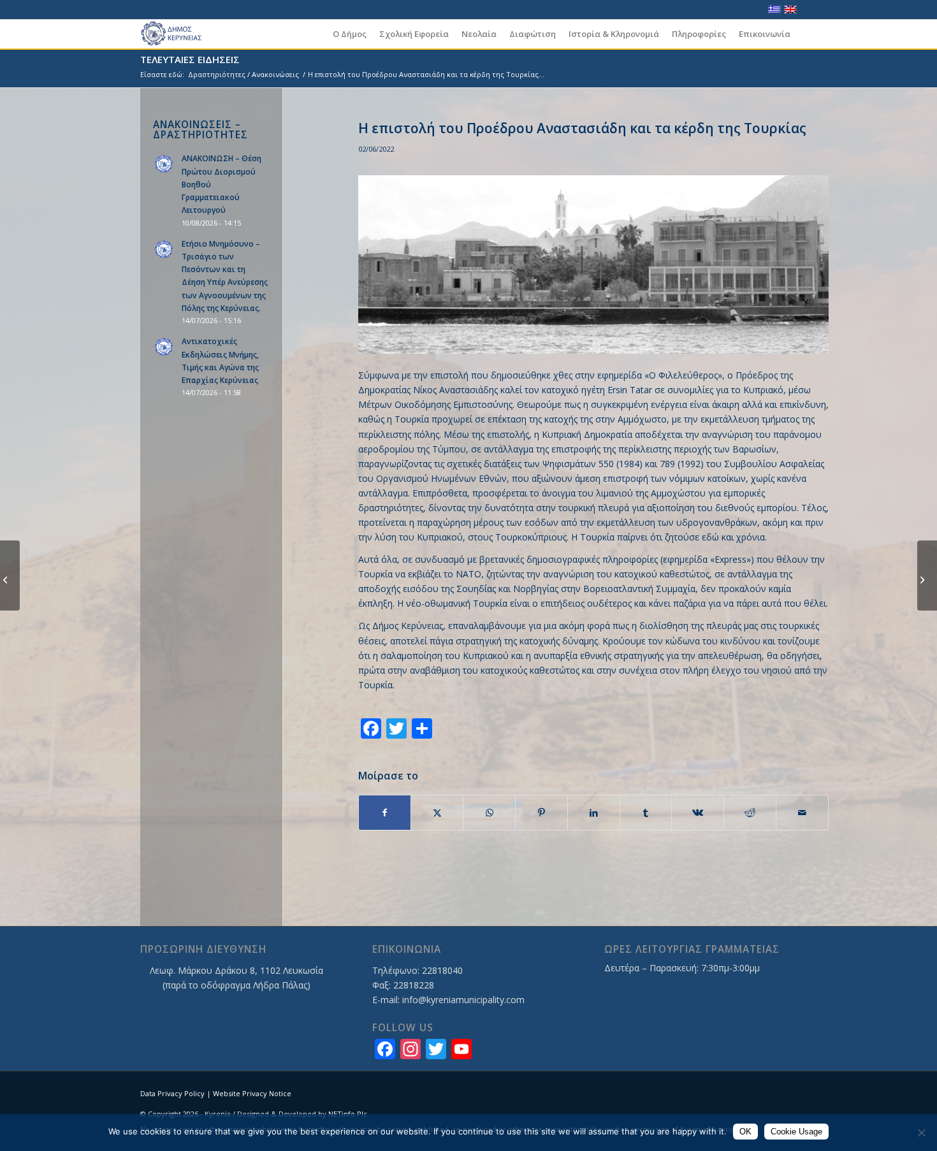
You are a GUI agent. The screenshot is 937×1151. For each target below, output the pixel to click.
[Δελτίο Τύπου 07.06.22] (927, 575)
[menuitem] (349, 34)
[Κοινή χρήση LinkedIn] (594, 812)
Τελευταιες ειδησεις (190, 59)
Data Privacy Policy (172, 1093)
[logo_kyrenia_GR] (177, 34)
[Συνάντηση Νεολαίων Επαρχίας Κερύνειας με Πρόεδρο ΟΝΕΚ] (10, 575)
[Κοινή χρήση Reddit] (750, 812)
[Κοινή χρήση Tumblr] (646, 812)
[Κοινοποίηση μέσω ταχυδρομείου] (802, 812)
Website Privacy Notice (252, 1093)
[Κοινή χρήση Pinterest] (541, 812)
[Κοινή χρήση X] (437, 812)
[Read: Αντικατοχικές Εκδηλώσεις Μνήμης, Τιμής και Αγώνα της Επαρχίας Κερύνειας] (164, 347)
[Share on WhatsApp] (489, 812)
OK (745, 1131)
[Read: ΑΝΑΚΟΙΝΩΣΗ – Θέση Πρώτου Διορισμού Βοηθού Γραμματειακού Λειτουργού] (164, 164)
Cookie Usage (796, 1131)
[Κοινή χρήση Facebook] (385, 812)
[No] (921, 1132)
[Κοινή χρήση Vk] (697, 812)
